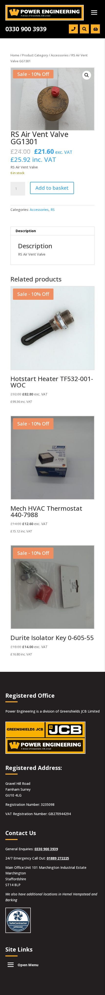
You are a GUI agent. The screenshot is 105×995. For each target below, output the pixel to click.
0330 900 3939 (46, 849)
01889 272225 (58, 858)
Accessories (60, 55)
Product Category (35, 55)
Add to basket (52, 188)
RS (53, 209)
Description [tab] (26, 230)
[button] (86, 75)
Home (14, 55)
